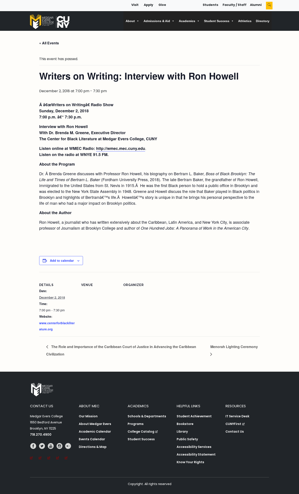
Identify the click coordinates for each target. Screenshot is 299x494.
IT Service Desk (237, 416)
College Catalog (141, 431)
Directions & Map (93, 447)
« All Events (49, 42)
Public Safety (187, 439)
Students (210, 5)
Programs (136, 424)
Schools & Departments (147, 416)
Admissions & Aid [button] (157, 21)
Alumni (256, 5)
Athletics (245, 21)
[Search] (269, 5)
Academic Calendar (95, 431)
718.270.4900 (40, 434)
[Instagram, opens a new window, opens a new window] (60, 452)
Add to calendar (62, 260)
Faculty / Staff (234, 5)
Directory (262, 21)
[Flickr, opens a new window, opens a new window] (69, 452)
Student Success (141, 439)
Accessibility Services (194, 447)
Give (162, 5)
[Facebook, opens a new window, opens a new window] (34, 452)
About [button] (130, 21)
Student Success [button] (216, 21)
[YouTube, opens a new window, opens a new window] (51, 452)
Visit (135, 5)
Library (182, 431)
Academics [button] (187, 21)
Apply (148, 5)
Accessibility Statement (196, 454)
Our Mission (88, 416)
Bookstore (185, 424)
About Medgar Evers (95, 424)
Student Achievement (194, 416)
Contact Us (234, 431)
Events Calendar (92, 439)
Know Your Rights (190, 462)
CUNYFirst (233, 424)
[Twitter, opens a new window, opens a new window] (43, 452)
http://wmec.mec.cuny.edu (120, 148)
